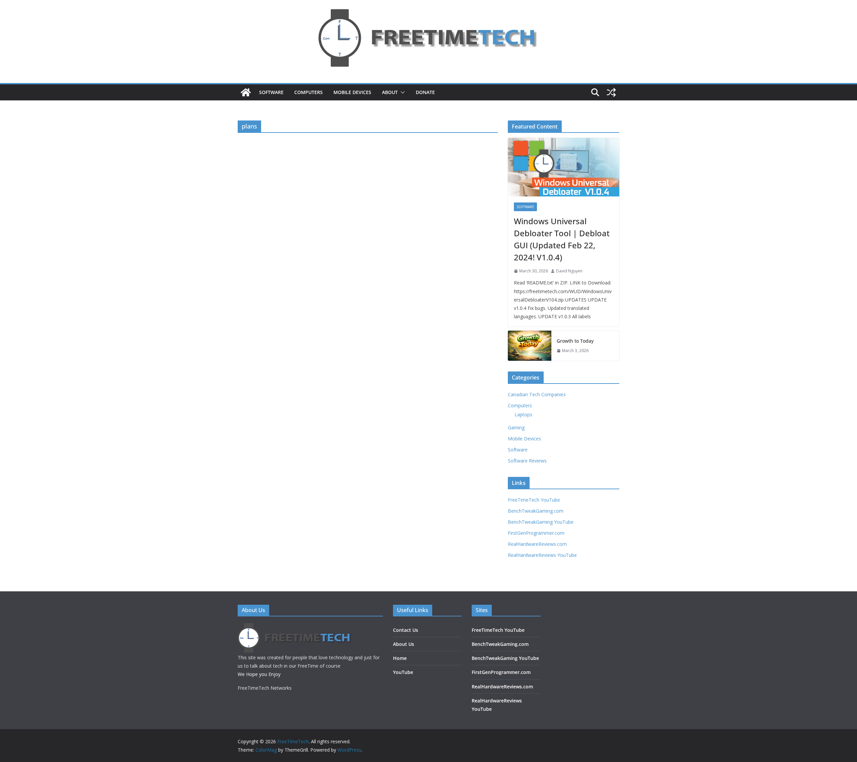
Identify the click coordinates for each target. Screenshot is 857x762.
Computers (308, 92)
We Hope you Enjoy (259, 674)
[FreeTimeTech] (246, 92)
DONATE (425, 92)
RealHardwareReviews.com (537, 544)
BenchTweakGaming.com (535, 511)
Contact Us (405, 630)
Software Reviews (527, 460)
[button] (401, 92)
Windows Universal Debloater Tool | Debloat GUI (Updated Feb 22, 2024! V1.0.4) (562, 239)
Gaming (516, 427)
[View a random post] (611, 92)
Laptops (523, 414)
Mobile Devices (352, 92)
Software (271, 92)
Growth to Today (575, 341)
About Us (403, 644)
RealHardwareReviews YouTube (542, 555)
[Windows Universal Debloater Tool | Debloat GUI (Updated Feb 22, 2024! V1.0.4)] (563, 167)
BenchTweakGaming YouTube (540, 522)
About (390, 92)
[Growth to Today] (529, 346)
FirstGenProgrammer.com (536, 533)
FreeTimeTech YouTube (534, 500)
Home (400, 658)
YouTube (403, 672)
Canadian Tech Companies (537, 394)
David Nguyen (569, 271)
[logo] (295, 627)
